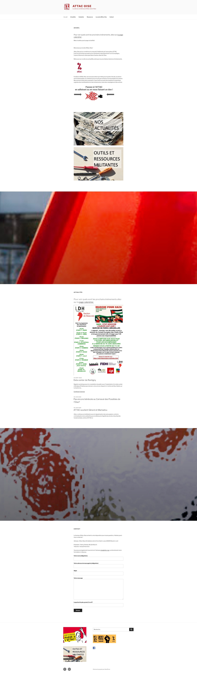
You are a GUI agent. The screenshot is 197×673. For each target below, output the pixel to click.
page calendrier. (86, 302)
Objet (75, 570)
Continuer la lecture (79, 391)
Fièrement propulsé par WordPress (101, 669)
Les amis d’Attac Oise (101, 17)
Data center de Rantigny (85, 380)
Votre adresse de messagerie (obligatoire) (86, 563)
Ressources (90, 17)
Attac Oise (82, 6)
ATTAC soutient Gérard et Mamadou (90, 410)
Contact (112, 17)
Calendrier (81, 17)
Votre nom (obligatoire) (80, 556)
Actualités (73, 17)
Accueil (65, 17)
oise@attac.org (105, 550)
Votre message (78, 578)
